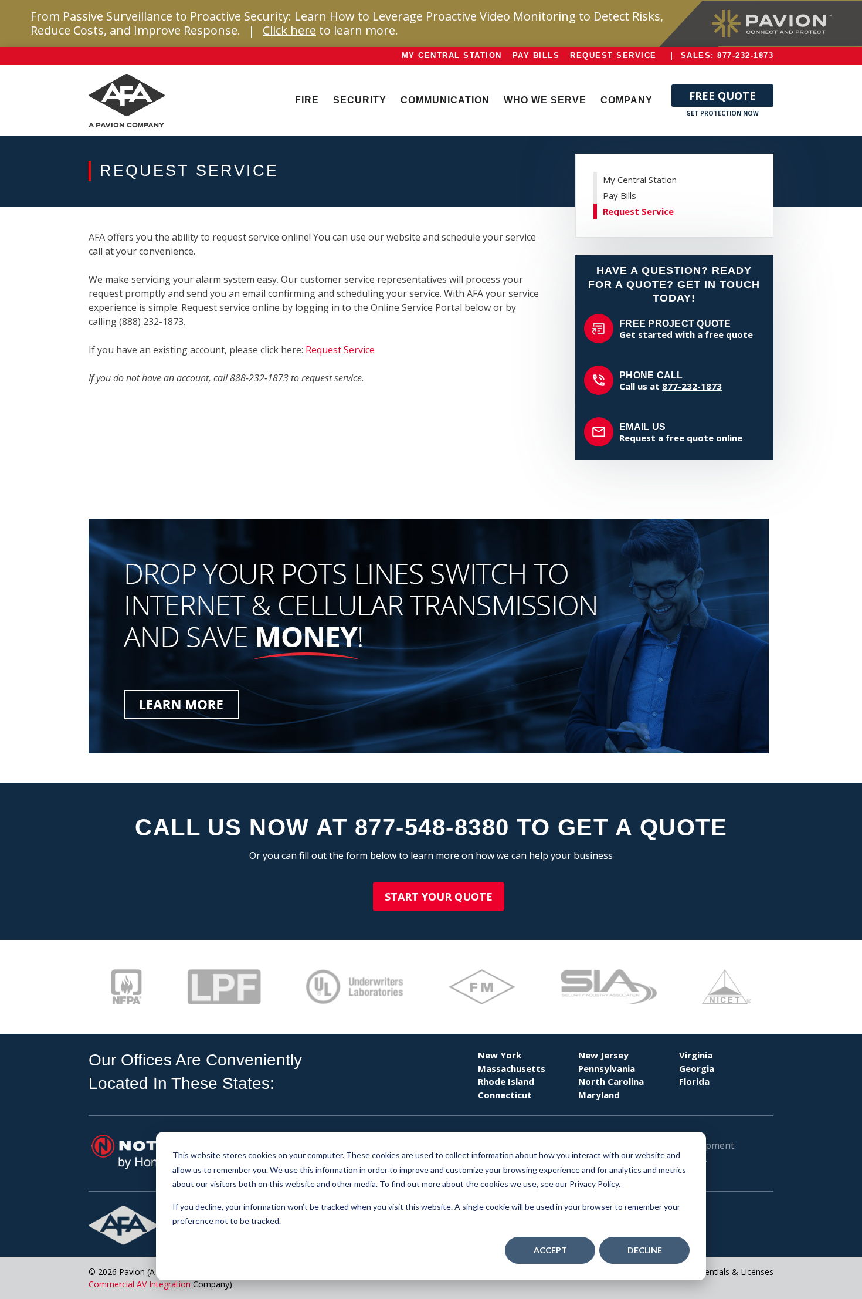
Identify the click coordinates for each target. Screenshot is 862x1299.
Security (359, 100)
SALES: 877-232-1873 (727, 56)
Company (626, 100)
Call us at (670, 380)
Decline (644, 1250)
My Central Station (452, 56)
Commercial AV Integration (140, 1284)
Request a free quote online (680, 432)
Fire (307, 100)
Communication (445, 100)
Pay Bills (536, 56)
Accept (550, 1250)
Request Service (613, 56)
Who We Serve (545, 100)
